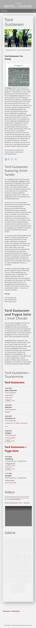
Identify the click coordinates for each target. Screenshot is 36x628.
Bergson (7, 412)
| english (18, 3)
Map (13, 400)
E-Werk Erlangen (10, 438)
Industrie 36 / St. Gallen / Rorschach (16, 423)
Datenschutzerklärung (15, 499)
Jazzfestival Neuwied (10, 482)
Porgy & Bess (9, 395)
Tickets (8, 400)
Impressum (6, 611)
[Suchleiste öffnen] (34, 11)
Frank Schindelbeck (15, 625)
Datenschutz (15, 611)
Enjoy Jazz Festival (10, 466)
